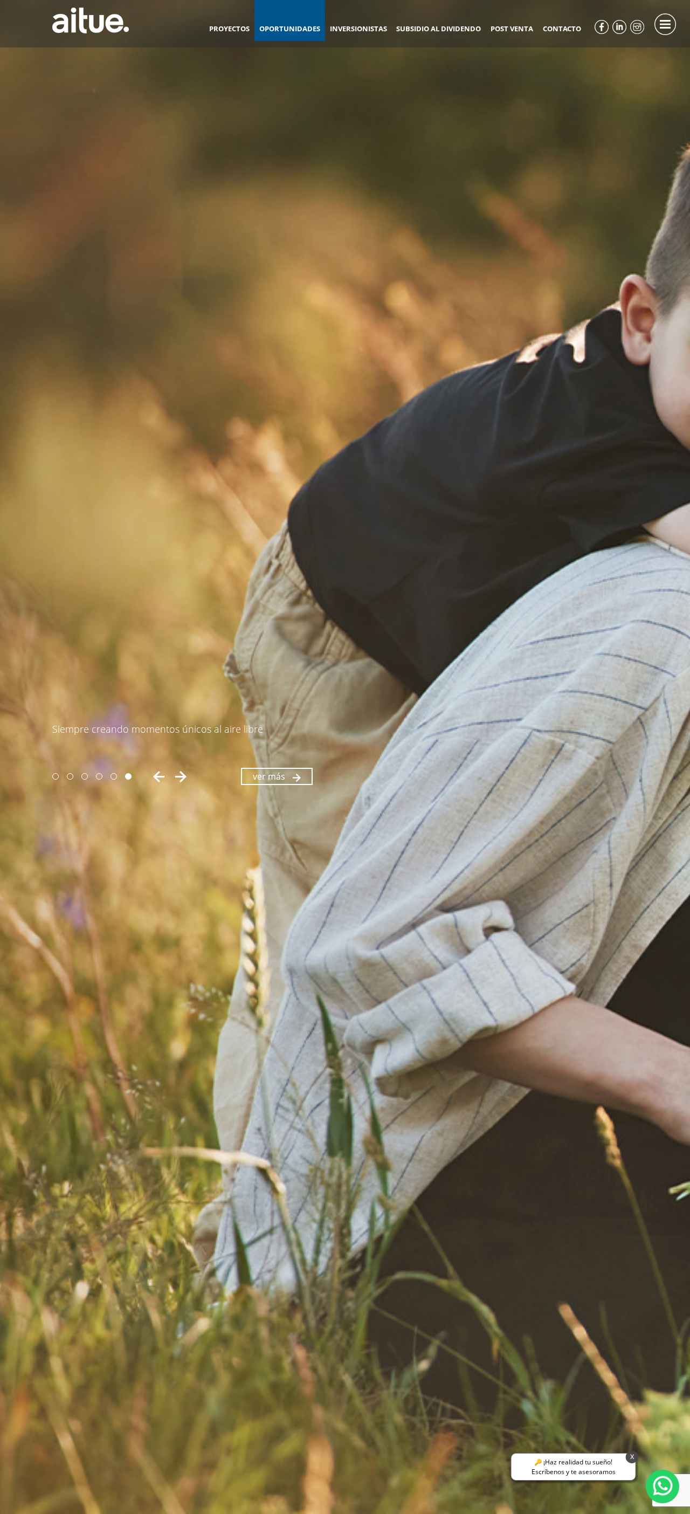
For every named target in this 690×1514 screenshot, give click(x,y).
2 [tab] (70, 776)
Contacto (562, 28)
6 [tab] (128, 776)
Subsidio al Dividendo (438, 28)
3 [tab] (84, 776)
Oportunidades (289, 28)
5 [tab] (114, 776)
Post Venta (512, 28)
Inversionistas (358, 28)
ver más (270, 776)
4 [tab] (99, 776)
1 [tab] (55, 776)
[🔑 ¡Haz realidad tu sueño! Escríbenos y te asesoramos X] (662, 1486)
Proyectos (229, 28)
